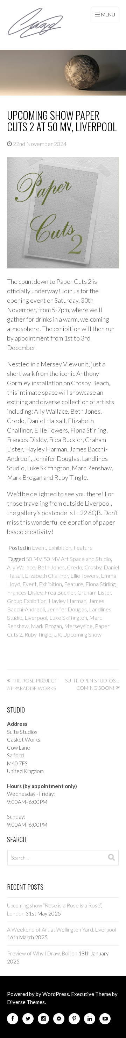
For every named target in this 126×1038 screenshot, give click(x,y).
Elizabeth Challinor (46, 575)
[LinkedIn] (89, 1020)
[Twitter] (28, 1020)
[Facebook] (12, 1020)
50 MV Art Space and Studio (77, 558)
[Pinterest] (74, 1020)
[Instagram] (43, 1020)
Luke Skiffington (68, 617)
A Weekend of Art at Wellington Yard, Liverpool (61, 929)
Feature (83, 547)
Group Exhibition (27, 600)
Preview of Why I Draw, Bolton (42, 953)
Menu (108, 14)
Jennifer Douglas (67, 609)
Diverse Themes (26, 1002)
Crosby (93, 567)
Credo (74, 567)
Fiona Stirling (100, 584)
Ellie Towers (84, 575)
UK (57, 634)
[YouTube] (105, 1020)
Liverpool (35, 617)
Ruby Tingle (37, 634)
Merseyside (78, 626)
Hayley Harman (67, 600)
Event (39, 547)
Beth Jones (51, 567)
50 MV (34, 558)
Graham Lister (94, 592)
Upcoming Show (82, 634)
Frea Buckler (59, 592)
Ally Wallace (21, 567)
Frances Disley (24, 592)
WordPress (55, 994)
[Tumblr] (58, 1020)
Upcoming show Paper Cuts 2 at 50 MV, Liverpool (62, 120)
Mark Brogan (46, 626)
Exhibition (59, 547)
